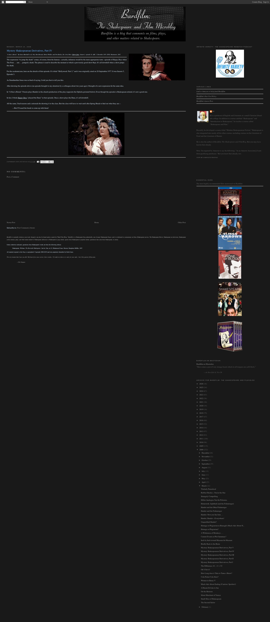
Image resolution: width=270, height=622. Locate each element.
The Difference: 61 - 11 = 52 (211, 566)
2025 (201, 387)
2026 (201, 383)
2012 (201, 435)
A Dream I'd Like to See (210, 588)
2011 (201, 438)
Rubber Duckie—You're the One (213, 492)
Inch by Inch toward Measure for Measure (216, 540)
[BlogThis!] (44, 161)
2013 (201, 431)
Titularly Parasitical (208, 489)
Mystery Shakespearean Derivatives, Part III (217, 555)
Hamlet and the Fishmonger (211, 511)
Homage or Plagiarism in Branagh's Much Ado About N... (222, 525)
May (204, 478)
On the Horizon (207, 591)
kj (213, 111)
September (206, 464)
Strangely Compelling (209, 496)
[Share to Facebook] (49, 161)
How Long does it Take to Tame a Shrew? (216, 573)
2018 (201, 413)
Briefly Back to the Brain (210, 544)
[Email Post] (38, 161)
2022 (201, 398)
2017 (201, 416)
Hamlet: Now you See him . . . (212, 514)
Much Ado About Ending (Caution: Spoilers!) (218, 584)
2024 (201, 391)
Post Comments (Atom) (26, 227)
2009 (201, 446)
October (205, 460)
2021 (201, 402)
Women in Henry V (208, 580)
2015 (201, 424)
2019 (201, 409)
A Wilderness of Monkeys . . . (212, 533)
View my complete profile (207, 157)
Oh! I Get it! (205, 569)
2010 (201, 442)
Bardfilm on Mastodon (205, 364)
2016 (201, 420)
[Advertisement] (91, 199)
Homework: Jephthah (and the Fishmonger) (217, 503)
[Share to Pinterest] (52, 161)
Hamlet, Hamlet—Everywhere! (212, 518)
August (205, 467)
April (204, 482)
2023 (201, 394)
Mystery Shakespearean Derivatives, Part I (217, 562)
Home (96, 222)
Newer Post (11, 222)
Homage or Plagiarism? (210, 529)
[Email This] (41, 161)
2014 (201, 427)
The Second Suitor (208, 602)
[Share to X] (47, 161)
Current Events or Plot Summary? (213, 536)
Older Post (182, 222)
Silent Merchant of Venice (211, 595)
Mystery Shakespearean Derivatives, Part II (217, 558)
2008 (201, 449)
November (206, 456)
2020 (201, 405)
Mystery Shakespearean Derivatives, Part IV (217, 551)
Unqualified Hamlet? (209, 522)
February (205, 607)
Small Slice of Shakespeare (211, 599)
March (204, 485)
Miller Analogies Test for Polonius (214, 500)
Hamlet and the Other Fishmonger (214, 507)
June (204, 475)
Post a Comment (13, 177)
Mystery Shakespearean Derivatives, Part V (217, 547)
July (203, 471)
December (206, 453)
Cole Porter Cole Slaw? (210, 577)
